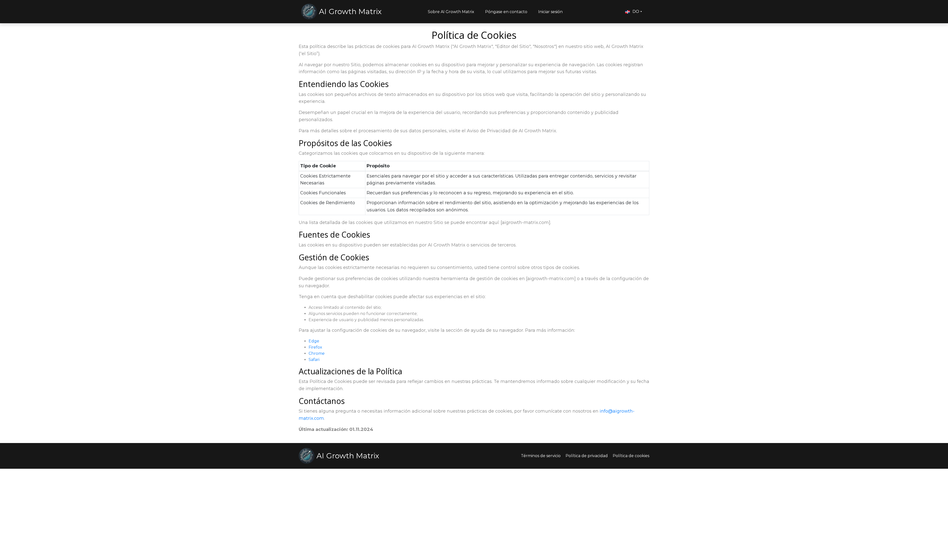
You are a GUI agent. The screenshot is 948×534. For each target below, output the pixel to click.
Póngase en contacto (506, 11)
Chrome (317, 353)
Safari (314, 359)
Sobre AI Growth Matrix (451, 11)
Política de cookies (631, 455)
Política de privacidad (587, 455)
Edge (314, 341)
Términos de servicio (541, 455)
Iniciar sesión (550, 11)
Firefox (315, 347)
